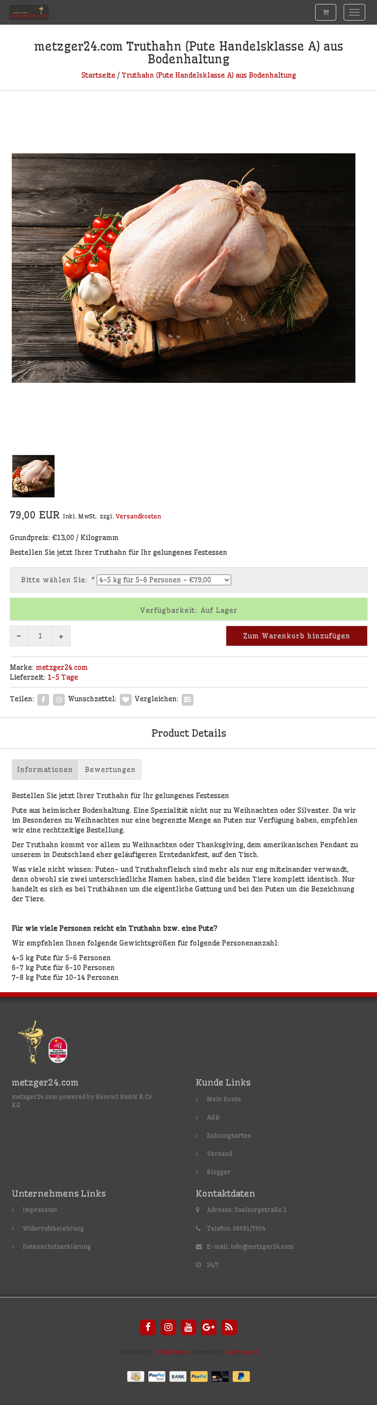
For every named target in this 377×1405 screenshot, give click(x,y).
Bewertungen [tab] (110, 769)
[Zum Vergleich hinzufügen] (187, 698)
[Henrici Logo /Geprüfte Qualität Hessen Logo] (50, 1044)
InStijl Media (172, 1351)
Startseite (98, 75)
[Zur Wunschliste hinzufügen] (126, 698)
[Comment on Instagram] (59, 698)
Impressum (40, 1209)
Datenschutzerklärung (57, 1246)
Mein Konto (224, 1099)
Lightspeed (242, 1351)
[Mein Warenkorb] (326, 12)
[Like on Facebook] (43, 698)
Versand (219, 1153)
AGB (213, 1117)
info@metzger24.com (262, 1246)
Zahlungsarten (229, 1135)
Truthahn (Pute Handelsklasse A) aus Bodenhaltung (209, 75)
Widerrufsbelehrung (53, 1228)
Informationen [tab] (45, 769)
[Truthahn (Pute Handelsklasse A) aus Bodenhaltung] (188, 268)
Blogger (219, 1172)
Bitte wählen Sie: (57, 579)
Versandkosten (138, 516)
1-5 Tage (63, 677)
